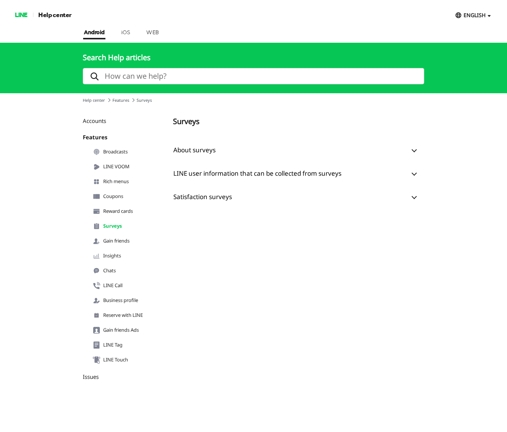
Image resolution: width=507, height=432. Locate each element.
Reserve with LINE (123, 315)
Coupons (113, 196)
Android (94, 33)
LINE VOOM (116, 166)
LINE (21, 15)
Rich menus (116, 181)
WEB (152, 33)
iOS (125, 33)
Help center (55, 15)
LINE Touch (115, 359)
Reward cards (118, 211)
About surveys (194, 150)
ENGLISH (474, 15)
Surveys (112, 226)
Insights (112, 255)
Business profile (120, 300)
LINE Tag (112, 344)
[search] (253, 76)
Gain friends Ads (121, 330)
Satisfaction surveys (202, 196)
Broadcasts (115, 151)
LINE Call (112, 285)
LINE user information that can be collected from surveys (257, 173)
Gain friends (116, 240)
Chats (109, 270)
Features (120, 100)
